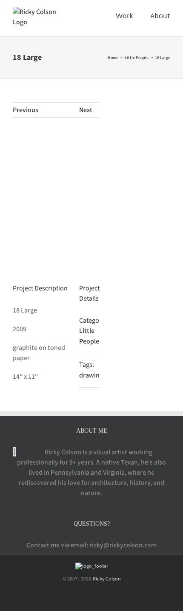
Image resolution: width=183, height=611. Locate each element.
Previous (25, 110)
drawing (91, 375)
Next (85, 110)
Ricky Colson (106, 579)
